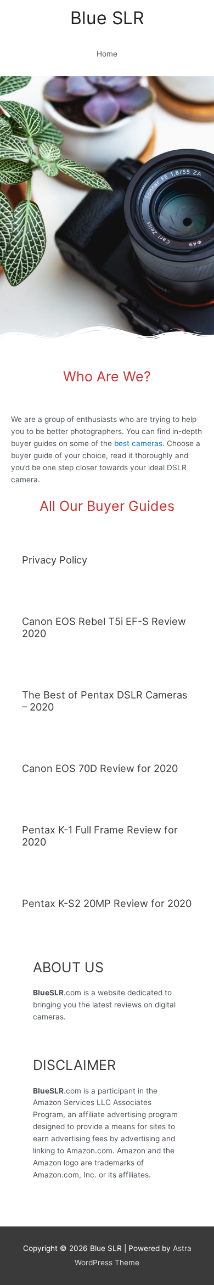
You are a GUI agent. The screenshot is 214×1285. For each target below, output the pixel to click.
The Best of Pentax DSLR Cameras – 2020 (105, 701)
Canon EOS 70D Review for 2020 (100, 768)
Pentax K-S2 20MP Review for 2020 (107, 903)
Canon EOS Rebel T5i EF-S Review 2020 (104, 627)
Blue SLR (107, 18)
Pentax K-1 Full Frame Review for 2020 (100, 836)
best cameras (138, 443)
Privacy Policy (54, 560)
